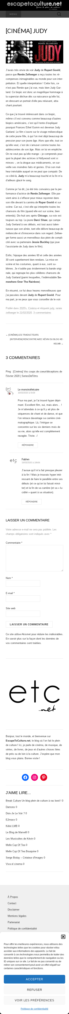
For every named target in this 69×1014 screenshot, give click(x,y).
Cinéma (32, 308)
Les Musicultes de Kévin (19, 838)
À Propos (13, 896)
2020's (23, 308)
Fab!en (25, 459)
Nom (9, 578)
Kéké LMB (11, 826)
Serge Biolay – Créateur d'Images (24, 857)
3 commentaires (42, 312)
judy (52, 308)
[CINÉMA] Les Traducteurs (22, 335)
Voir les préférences (34, 1000)
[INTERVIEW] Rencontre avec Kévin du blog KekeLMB (36, 341)
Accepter (34, 979)
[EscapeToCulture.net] (34, 5)
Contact (12, 903)
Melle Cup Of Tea (15, 845)
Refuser (34, 989)
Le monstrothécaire (28, 389)
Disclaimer (13, 909)
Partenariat (14, 922)
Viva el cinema (14, 864)
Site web (10, 608)
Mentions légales (17, 915)
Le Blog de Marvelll (16, 832)
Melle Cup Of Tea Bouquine (21, 851)
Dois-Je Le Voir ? (15, 813)
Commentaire (14, 542)
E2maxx (10, 819)
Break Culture (13, 800)
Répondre (28, 445)
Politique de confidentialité (34, 1008)
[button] (63, 937)
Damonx (10, 807)
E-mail (10, 593)
